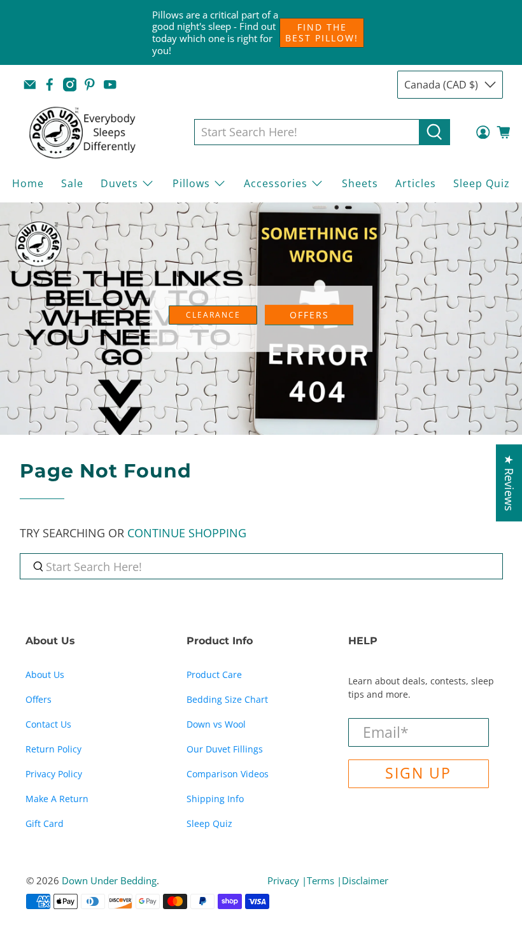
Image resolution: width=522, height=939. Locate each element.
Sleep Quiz (481, 183)
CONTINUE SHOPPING (186, 532)
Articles (415, 183)
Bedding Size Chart (227, 699)
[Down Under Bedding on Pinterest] (90, 85)
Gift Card (44, 823)
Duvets (119, 183)
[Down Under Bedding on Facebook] (50, 85)
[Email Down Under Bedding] (30, 85)
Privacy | (287, 880)
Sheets (360, 183)
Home (28, 183)
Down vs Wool (216, 724)
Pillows (191, 183)
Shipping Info (215, 799)
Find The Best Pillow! (321, 33)
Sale (72, 183)
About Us (44, 674)
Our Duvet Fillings (225, 749)
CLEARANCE (213, 314)
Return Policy (53, 749)
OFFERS (309, 314)
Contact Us (48, 724)
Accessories (275, 183)
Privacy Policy (53, 774)
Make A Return (56, 799)
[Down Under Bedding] (91, 132)
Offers (38, 699)
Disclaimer (365, 880)
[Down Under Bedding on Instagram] (70, 85)
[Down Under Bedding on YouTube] (110, 85)
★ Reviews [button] (509, 483)
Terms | (324, 880)
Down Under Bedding (109, 880)
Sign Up (418, 773)
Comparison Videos (228, 774)
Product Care (214, 674)
